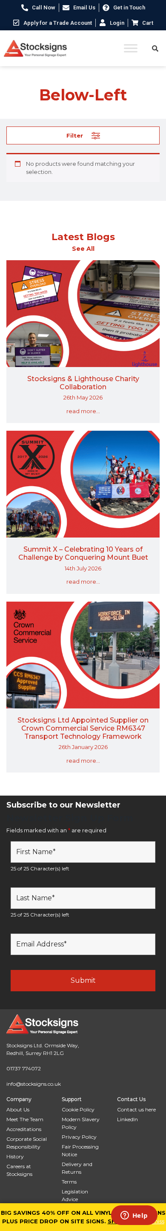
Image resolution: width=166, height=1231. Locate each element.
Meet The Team (24, 1119)
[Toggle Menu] (130, 48)
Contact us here (136, 1109)
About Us (17, 1109)
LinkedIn (127, 1119)
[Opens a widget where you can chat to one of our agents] (134, 1216)
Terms (69, 1181)
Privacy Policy (79, 1137)
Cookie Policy (78, 1109)
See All (83, 249)
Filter (74, 135)
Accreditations (23, 1129)
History (15, 1156)
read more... (83, 411)
